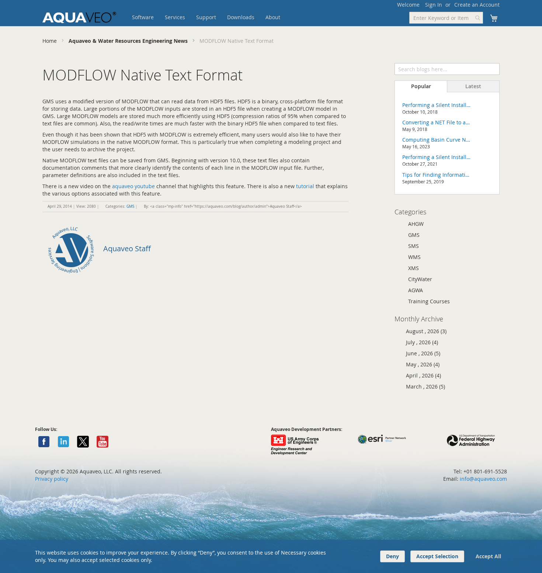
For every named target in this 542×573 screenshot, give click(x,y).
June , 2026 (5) (421, 353)
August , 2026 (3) (424, 331)
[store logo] (79, 17)
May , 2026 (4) (420, 364)
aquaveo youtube (133, 186)
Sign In (433, 4)
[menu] (217, 17)
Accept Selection (437, 556)
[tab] (421, 86)
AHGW (416, 223)
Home (50, 40)
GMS (130, 206)
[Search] (493, 68)
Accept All (488, 556)
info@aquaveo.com (483, 478)
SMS (413, 245)
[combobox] (446, 18)
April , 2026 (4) (421, 375)
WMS (414, 256)
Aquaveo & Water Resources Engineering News (129, 40)
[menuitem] (142, 17)
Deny (392, 556)
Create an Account (477, 4)
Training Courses (429, 301)
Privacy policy (51, 478)
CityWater (420, 279)
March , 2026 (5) (423, 386)
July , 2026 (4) (420, 342)
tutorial (305, 186)
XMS (413, 268)
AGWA (415, 290)
